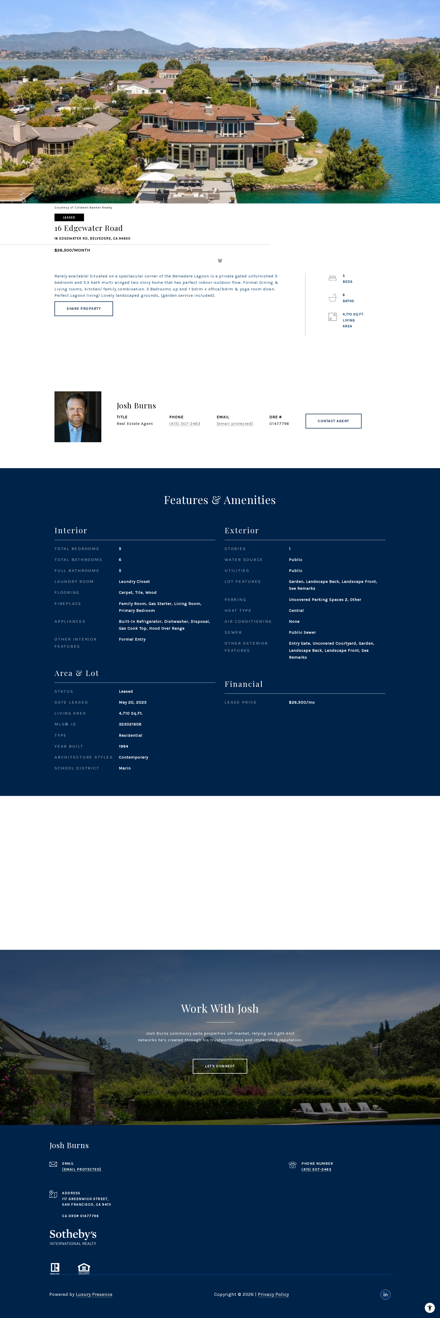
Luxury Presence (94, 1294)
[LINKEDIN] (385, 1295)
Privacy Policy (273, 1294)
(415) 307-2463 (184, 423)
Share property (84, 308)
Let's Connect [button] (220, 1066)
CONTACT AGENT (333, 421)
